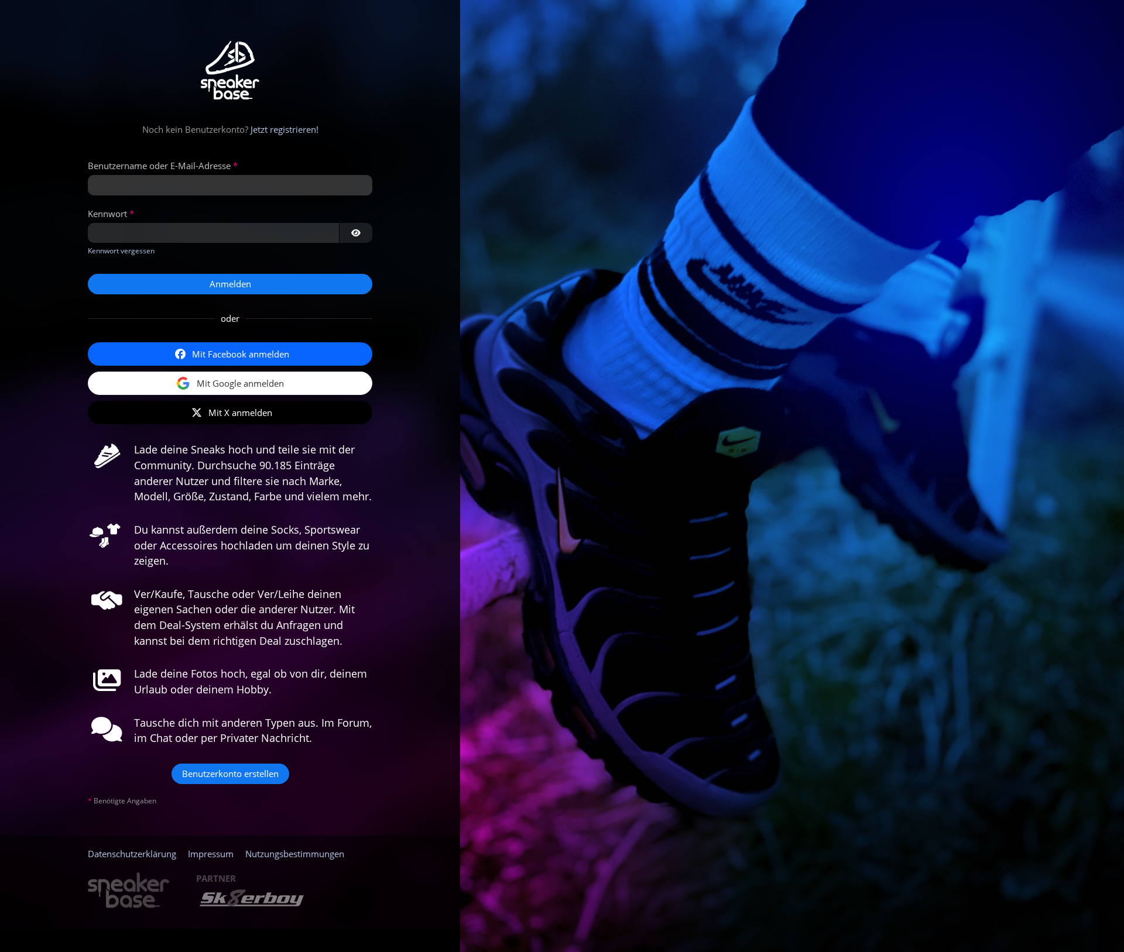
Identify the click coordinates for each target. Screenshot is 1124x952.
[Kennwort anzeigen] (356, 233)
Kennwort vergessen (121, 251)
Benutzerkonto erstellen (230, 773)
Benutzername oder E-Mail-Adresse (159, 165)
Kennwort (107, 213)
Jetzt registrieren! (284, 129)
